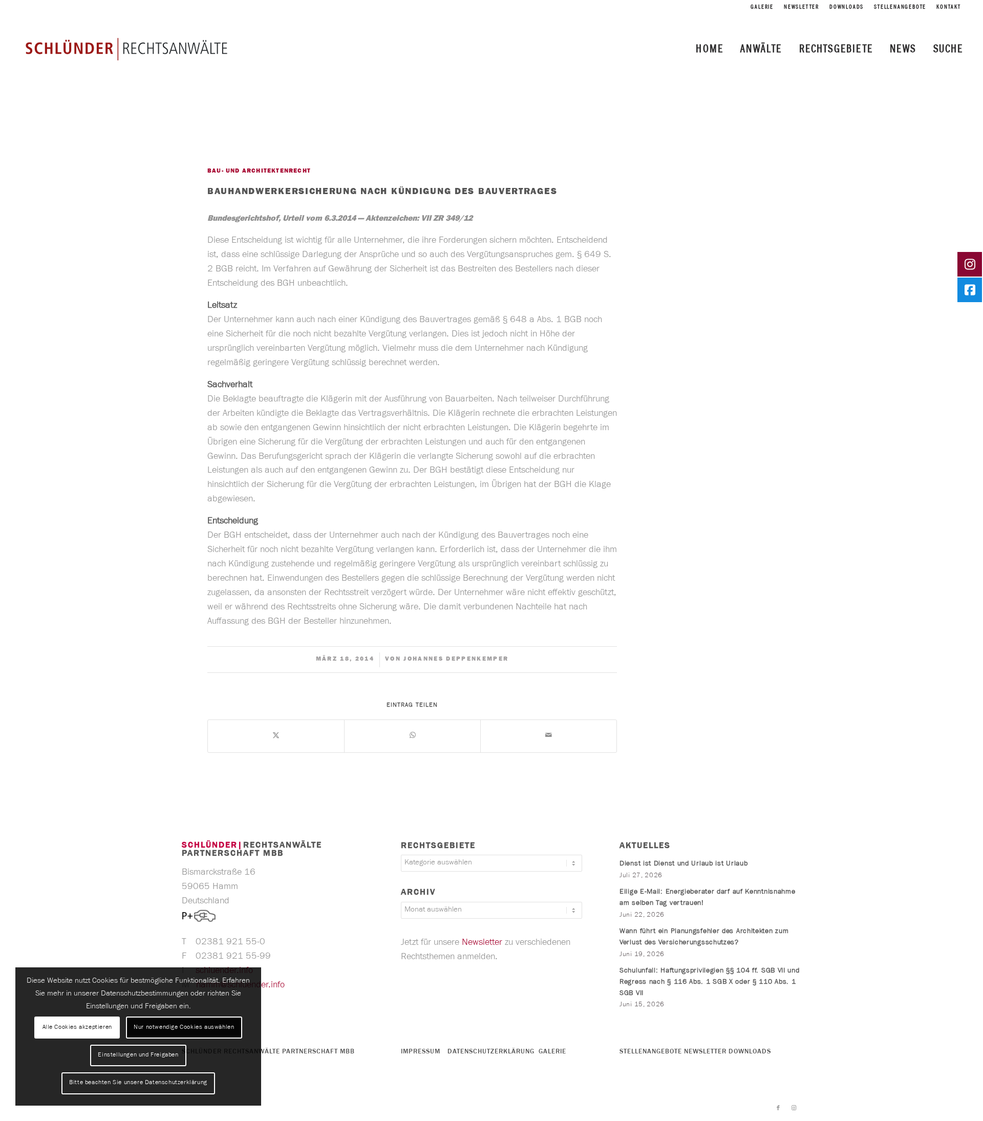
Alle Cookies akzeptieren (77, 1028)
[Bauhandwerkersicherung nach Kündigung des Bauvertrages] (228, 136)
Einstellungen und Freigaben (138, 1055)
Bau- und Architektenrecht (259, 171)
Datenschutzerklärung (491, 1052)
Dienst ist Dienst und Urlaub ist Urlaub (683, 864)
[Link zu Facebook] (778, 1108)
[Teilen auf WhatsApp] (412, 736)
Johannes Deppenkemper (455, 660)
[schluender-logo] (126, 48)
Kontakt (948, 8)
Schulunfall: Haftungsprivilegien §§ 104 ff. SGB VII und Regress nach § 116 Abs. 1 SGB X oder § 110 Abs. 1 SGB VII (709, 982)
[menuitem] (762, 8)
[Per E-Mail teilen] (548, 736)
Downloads (846, 8)
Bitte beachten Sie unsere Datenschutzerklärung (138, 1083)
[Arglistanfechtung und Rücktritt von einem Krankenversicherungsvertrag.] (8, 561)
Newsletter (801, 8)
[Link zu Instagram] (793, 1108)
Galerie (762, 8)
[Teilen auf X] (276, 736)
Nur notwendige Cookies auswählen (184, 1028)
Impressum (420, 1052)
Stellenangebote (900, 8)
